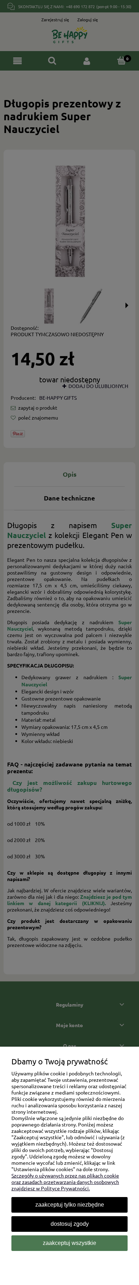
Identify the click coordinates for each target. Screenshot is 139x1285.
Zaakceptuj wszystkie (69, 1243)
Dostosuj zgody (70, 1224)
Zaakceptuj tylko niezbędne (69, 1205)
